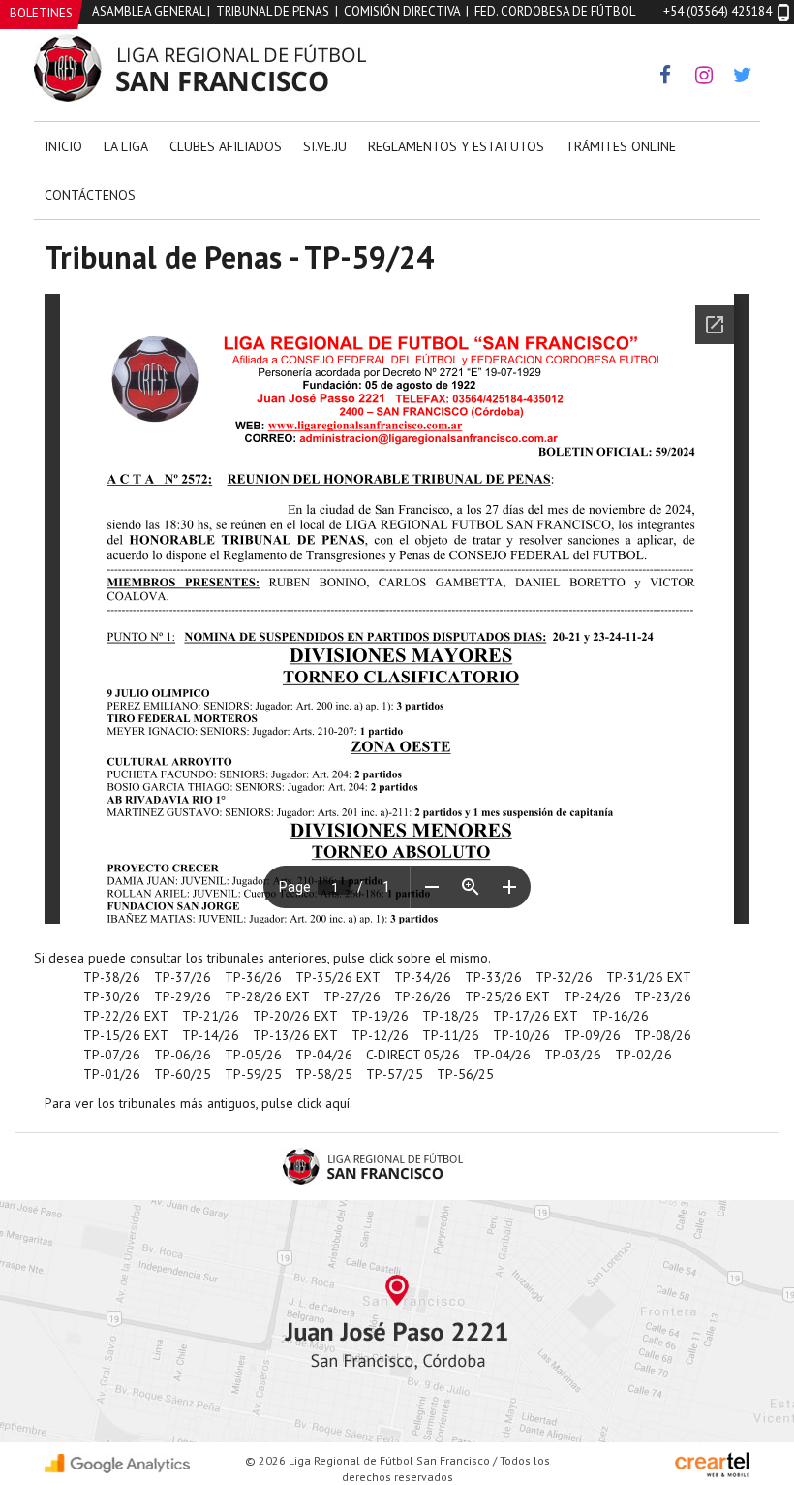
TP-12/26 (380, 1035)
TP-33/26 (493, 977)
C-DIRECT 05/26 (413, 1054)
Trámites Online (620, 146)
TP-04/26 (323, 1054)
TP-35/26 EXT (338, 977)
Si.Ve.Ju (325, 146)
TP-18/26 (450, 1016)
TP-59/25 (253, 1074)
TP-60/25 (182, 1074)
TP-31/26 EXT (648, 977)
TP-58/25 (323, 1074)
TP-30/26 (111, 996)
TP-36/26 (253, 977)
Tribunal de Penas (272, 11)
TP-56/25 (465, 1074)
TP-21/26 (210, 1016)
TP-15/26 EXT (125, 1035)
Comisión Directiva (402, 11)
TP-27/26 (352, 996)
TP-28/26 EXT (267, 996)
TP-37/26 (182, 977)
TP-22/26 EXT (125, 1016)
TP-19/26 (380, 1016)
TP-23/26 (662, 996)
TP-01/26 (111, 1074)
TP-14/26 (210, 1035)
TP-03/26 (572, 1054)
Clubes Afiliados (225, 146)
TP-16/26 (620, 1016)
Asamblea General (148, 11)
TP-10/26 (521, 1035)
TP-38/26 (111, 977)
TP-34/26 (422, 977)
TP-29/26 (182, 996)
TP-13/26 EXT (295, 1035)
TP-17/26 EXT (535, 1016)
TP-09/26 (592, 1035)
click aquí (323, 1103)
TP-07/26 (111, 1054)
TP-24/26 (592, 996)
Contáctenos (90, 195)
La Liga (126, 146)
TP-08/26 (662, 1035)
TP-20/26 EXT (295, 1016)
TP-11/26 (450, 1035)
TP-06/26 (182, 1054)
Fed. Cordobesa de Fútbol (554, 11)
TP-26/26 (422, 996)
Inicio (63, 146)
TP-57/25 (394, 1074)
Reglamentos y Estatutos (456, 146)
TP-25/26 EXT (507, 996)
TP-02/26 (643, 1054)
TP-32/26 (564, 977)
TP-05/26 (253, 1054)
